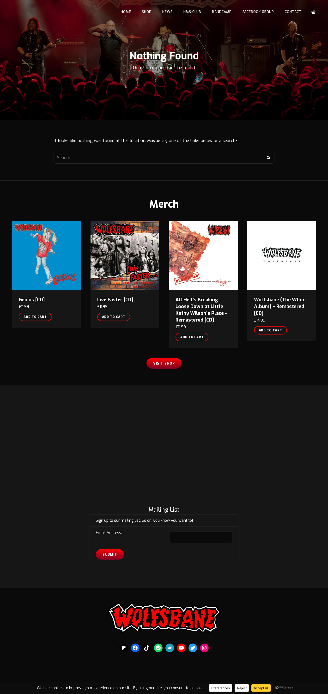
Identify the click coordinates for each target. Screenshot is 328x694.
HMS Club (192, 12)
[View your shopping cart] (313, 12)
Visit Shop (164, 363)
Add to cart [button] (35, 317)
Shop (147, 12)
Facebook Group (258, 12)
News (167, 12)
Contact (293, 12)
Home (126, 12)
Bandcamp (222, 12)
